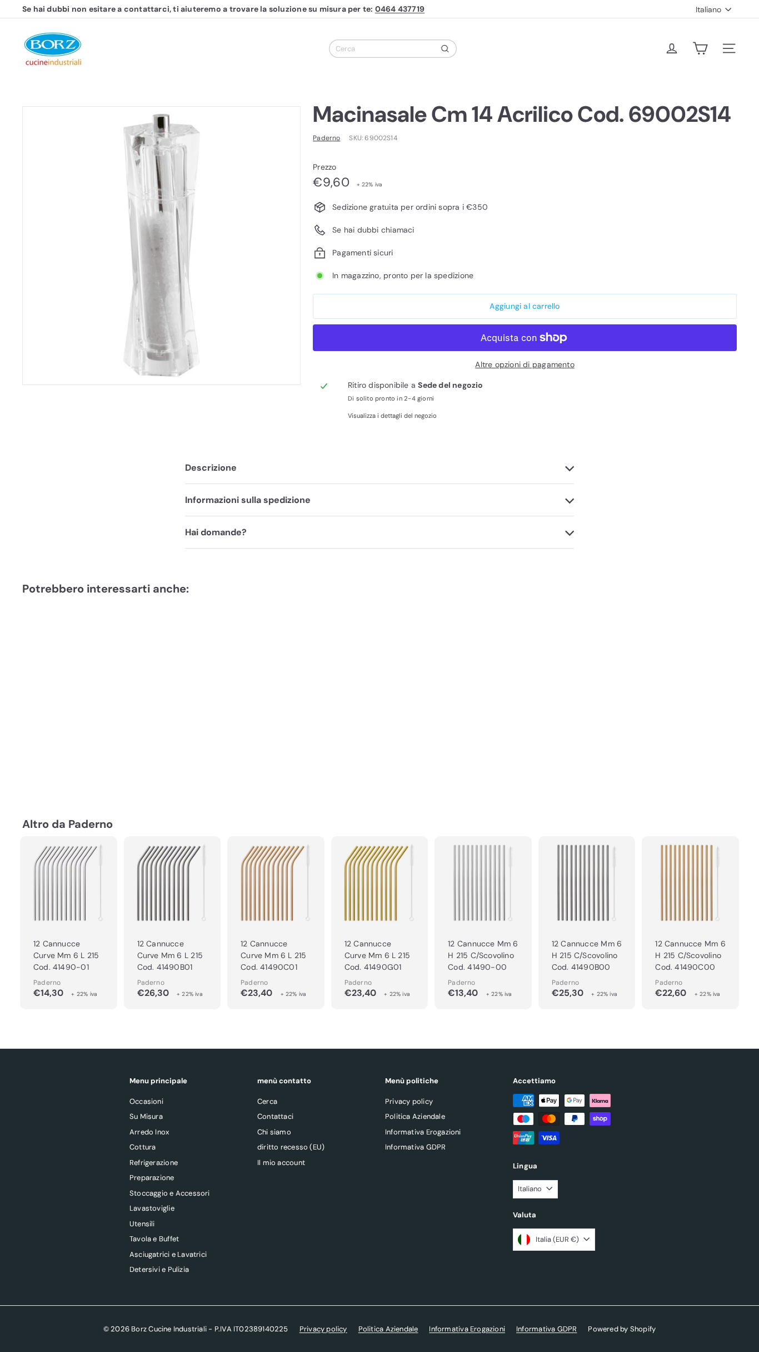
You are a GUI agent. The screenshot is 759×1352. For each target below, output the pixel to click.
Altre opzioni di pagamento (524, 364)
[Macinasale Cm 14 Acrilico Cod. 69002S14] (77, 689)
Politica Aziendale (415, 1116)
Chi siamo (274, 1132)
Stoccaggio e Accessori (169, 1193)
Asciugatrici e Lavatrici (168, 1254)
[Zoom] (161, 245)
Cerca (267, 1101)
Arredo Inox (149, 1132)
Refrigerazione (153, 1162)
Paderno (90, 824)
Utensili (142, 1223)
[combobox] (393, 49)
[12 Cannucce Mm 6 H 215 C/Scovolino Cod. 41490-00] (483, 922)
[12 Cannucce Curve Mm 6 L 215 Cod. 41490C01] (275, 922)
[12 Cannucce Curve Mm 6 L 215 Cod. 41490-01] (68, 922)
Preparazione (151, 1177)
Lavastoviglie (151, 1208)
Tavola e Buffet (154, 1239)
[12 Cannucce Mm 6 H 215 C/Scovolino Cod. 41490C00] (690, 922)
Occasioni (146, 1101)
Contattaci (275, 1116)
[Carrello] (700, 48)
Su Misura (146, 1116)
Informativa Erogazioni (423, 1132)
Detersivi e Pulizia (159, 1269)
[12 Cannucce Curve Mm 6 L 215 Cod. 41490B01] (172, 922)
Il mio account (281, 1162)
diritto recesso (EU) (290, 1147)
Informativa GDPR (415, 1147)
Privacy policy (409, 1101)
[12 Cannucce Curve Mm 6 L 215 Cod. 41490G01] (379, 922)
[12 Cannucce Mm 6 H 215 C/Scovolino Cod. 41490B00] (587, 922)
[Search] (445, 49)
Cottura (142, 1147)
